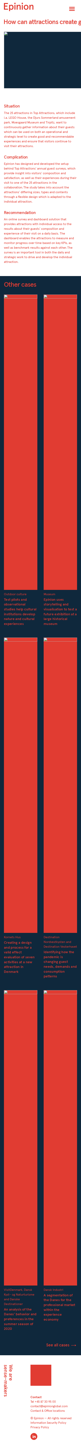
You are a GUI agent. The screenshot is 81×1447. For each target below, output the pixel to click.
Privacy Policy (39, 1427)
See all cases (58, 1345)
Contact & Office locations (47, 1410)
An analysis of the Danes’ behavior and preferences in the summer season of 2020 (20, 1319)
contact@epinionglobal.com (49, 1406)
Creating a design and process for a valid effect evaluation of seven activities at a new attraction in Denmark (19, 957)
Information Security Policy (48, 1422)
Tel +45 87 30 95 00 (43, 1401)
